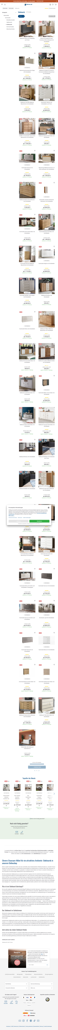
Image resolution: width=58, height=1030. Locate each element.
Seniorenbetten (17, 977)
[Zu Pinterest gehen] (31, 1021)
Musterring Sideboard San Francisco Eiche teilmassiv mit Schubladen (47, 40)
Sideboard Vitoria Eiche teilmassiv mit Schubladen (27, 716)
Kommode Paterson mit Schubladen (27, 168)
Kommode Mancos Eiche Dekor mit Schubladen (27, 682)
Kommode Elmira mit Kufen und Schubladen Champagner (27, 586)
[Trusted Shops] (47, 1000)
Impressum (8, 1026)
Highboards (9, 22)
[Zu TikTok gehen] (34, 1021)
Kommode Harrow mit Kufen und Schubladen (27, 618)
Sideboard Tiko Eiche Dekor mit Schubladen (46, 716)
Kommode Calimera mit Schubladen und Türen (46, 103)
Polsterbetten (28, 974)
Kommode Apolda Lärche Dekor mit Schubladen (27, 296)
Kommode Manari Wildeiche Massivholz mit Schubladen (27, 554)
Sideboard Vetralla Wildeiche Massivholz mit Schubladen (27, 103)
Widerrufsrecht (22, 1026)
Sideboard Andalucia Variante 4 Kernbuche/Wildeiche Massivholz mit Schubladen (46, 72)
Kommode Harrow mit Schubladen (47, 585)
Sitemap (41, 1026)
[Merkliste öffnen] (52, 4)
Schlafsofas (42, 977)
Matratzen (25, 977)
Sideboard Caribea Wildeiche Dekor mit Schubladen (46, 361)
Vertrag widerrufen (29, 1026)
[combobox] (52, 16)
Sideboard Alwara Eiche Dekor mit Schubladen (47, 136)
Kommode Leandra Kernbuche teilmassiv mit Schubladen (46, 200)
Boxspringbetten (49, 974)
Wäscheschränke (10, 29)
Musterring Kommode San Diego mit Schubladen (27, 71)
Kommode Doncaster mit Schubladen (46, 554)
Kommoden (7, 17)
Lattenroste (33, 977)
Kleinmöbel (6, 15)
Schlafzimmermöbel (9, 974)
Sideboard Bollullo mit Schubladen (27, 488)
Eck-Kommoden (10, 26)
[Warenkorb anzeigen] (55, 4)
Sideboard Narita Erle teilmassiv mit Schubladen (27, 200)
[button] (54, 793)
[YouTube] (38, 1021)
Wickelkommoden (11, 20)
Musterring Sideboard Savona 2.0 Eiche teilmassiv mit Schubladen (47, 168)
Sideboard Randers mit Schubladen (46, 296)
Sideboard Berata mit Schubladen (27, 456)
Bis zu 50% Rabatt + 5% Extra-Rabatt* (27, 1)
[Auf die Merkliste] (35, 21)
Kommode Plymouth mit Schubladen (27, 650)
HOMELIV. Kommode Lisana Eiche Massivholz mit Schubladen (27, 136)
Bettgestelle (20, 974)
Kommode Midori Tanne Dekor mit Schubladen (47, 393)
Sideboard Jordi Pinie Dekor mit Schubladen (27, 393)
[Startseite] (28, 4)
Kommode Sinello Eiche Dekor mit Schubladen (46, 682)
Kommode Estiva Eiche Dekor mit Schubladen (27, 232)
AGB (12, 1026)
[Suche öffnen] (5, 4)
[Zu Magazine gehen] (20, 1021)
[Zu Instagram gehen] (23, 1021)
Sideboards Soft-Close (7, 942)
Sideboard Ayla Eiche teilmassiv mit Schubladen (46, 489)
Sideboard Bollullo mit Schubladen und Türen (47, 457)
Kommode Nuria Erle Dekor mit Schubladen (46, 232)
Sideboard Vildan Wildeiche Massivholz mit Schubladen (46, 329)
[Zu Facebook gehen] (27, 1021)
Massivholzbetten (38, 974)
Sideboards (9, 24)
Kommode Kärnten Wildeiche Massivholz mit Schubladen (27, 264)
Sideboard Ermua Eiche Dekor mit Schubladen (27, 361)
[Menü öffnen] (2, 4)
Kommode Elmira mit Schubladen (27, 328)
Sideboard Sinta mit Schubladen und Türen (27, 39)
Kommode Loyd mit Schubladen (46, 617)
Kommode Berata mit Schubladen (47, 649)
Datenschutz (16, 1026)
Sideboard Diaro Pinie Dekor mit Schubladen (27, 425)
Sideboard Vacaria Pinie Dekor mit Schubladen (47, 425)
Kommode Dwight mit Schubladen (47, 263)
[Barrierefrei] (50, 4)
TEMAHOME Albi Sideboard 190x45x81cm (27, 747)
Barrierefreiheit (36, 1026)
